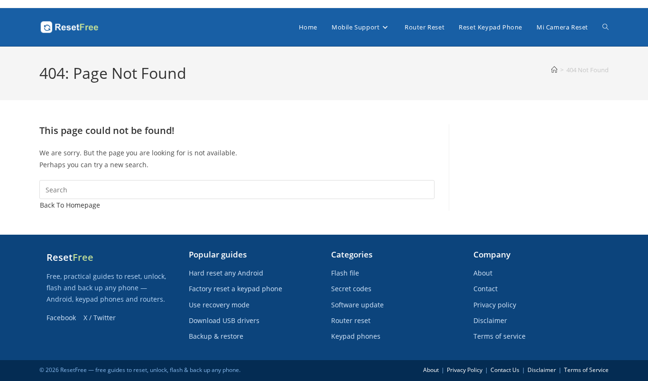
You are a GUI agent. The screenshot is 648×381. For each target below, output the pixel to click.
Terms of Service (586, 370)
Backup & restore (216, 336)
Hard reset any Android (226, 272)
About (482, 272)
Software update (357, 304)
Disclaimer (490, 320)
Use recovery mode (219, 304)
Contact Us (505, 370)
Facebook (61, 317)
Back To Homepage (70, 205)
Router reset (350, 320)
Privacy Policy (464, 370)
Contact (485, 288)
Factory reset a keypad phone (235, 288)
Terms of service (499, 336)
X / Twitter (99, 317)
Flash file (345, 272)
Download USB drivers (224, 320)
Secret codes (351, 288)
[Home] (554, 70)
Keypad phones (355, 336)
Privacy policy (494, 304)
